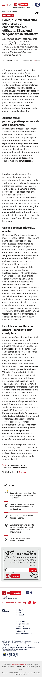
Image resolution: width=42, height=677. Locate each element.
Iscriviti (33, 570)
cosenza (23, 467)
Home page (5, 11)
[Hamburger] (3, 5)
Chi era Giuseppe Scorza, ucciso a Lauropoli (20, 539)
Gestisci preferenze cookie (26, 666)
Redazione (7, 664)
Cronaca (15, 11)
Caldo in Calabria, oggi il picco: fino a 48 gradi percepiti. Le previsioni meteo (22, 506)
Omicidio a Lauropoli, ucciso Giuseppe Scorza (21, 516)
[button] (37, 13)
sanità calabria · (10, 467)
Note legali (11, 666)
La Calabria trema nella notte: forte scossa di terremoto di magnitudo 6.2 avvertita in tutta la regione (22, 528)
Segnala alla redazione (19, 664)
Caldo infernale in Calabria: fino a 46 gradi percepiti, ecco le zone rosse (23, 495)
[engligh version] (7, 4)
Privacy (29, 664)
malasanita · (13, 465)
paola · (22, 465)
